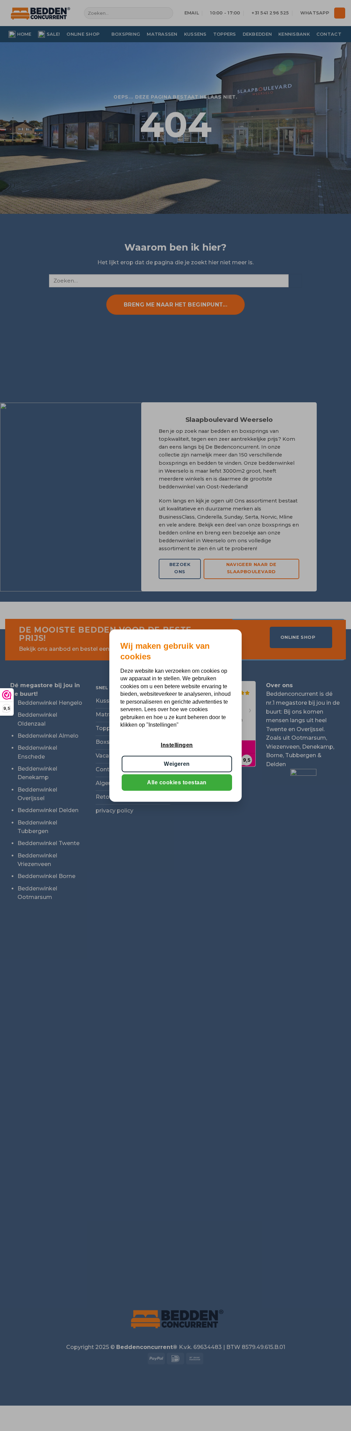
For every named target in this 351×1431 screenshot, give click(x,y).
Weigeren (177, 763)
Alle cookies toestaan (176, 782)
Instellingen (177, 745)
